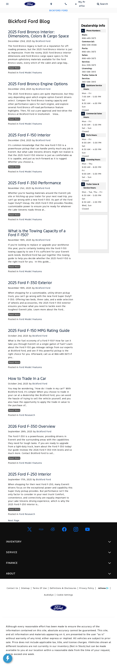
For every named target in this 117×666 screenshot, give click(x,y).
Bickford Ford (43, 41)
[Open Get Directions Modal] (51, 4)
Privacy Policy (86, 588)
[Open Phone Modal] (65, 4)
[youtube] (87, 529)
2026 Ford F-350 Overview (31, 426)
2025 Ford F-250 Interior (29, 474)
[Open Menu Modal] (7, 4)
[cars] (41, 529)
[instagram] (76, 529)
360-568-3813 (89, 72)
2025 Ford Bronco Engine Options (38, 83)
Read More (14, 68)
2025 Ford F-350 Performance (34, 182)
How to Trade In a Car (27, 378)
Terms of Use (40, 588)
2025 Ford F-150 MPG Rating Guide (39, 330)
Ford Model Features (30, 72)
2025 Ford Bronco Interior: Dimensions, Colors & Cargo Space (38, 33)
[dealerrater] (52, 529)
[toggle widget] (7, 658)
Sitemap (25, 588)
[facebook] (64, 529)
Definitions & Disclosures (63, 588)
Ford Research (27, 415)
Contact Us (12, 588)
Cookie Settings (65, 595)
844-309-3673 (89, 65)
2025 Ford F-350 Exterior (30, 282)
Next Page (13, 520)
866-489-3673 (89, 38)
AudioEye (49, 595)
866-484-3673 (89, 52)
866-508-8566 (89, 45)
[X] (29, 529)
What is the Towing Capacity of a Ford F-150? (37, 232)
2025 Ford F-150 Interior (29, 135)
